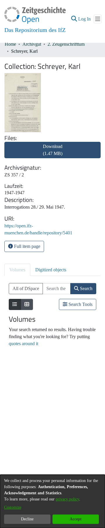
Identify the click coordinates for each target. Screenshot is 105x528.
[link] (52, 153)
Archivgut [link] (31, 44)
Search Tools (79, 304)
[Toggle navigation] (98, 19)
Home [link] (10, 44)
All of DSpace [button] (26, 288)
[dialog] (52, 501)
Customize (12, 507)
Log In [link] (84, 18)
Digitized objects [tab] (50, 269)
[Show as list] (15, 304)
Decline (27, 519)
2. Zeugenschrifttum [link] (66, 44)
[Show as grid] (27, 304)
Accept (76, 519)
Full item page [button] (26, 246)
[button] (74, 19)
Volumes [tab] (17, 269)
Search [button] (85, 288)
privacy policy (67, 499)
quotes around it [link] (23, 343)
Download (52, 150)
